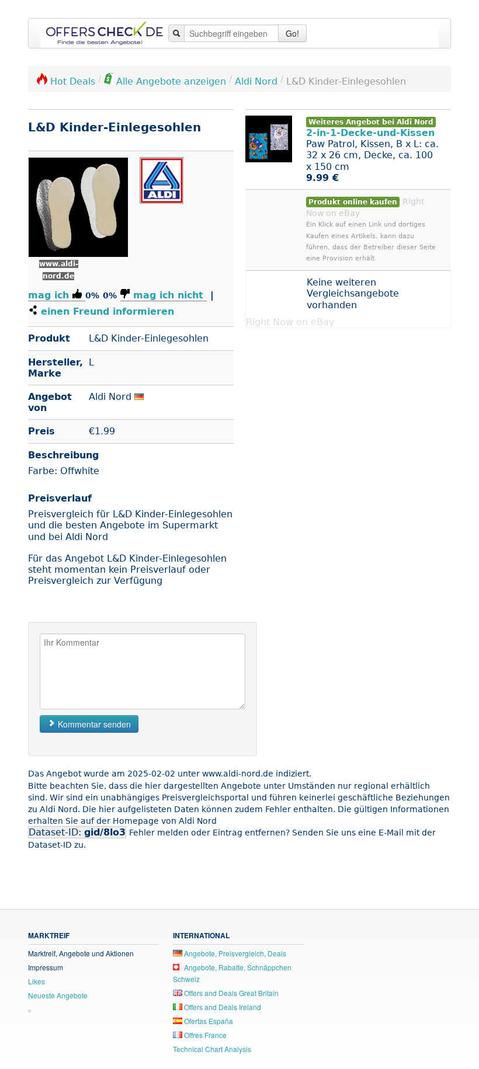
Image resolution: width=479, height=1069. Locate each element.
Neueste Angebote (58, 995)
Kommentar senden (93, 724)
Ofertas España (207, 1021)
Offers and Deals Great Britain (230, 993)
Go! (292, 33)
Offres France (204, 1035)
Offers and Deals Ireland (221, 1007)
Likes (36, 981)
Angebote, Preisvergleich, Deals (234, 953)
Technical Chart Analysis (212, 1049)
